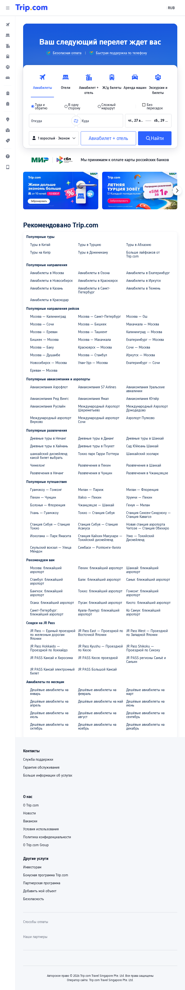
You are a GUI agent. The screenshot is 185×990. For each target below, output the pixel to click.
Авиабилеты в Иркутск (143, 281)
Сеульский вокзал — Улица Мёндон (50, 549)
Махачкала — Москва (142, 324)
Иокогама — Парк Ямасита (50, 536)
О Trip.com (31, 805)
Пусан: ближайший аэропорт (100, 603)
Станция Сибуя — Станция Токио (50, 526)
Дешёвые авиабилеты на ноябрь (97, 726)
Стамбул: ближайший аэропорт (46, 581)
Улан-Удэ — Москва (93, 363)
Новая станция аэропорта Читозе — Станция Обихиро (147, 526)
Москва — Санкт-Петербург (99, 316)
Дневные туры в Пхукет (96, 446)
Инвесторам (32, 867)
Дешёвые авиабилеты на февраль (97, 692)
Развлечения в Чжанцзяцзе (147, 473)
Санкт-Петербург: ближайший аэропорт (46, 612)
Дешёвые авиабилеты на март (145, 692)
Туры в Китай (40, 245)
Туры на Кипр (40, 252)
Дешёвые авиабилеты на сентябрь (145, 715)
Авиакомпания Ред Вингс (49, 399)
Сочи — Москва (138, 347)
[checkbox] (156, 106)
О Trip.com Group (36, 845)
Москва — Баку (42, 347)
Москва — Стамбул (92, 355)
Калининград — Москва (144, 332)
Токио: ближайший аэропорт (100, 591)
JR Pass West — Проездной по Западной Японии (147, 633)
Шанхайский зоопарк (142, 454)
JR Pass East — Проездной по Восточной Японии (100, 633)
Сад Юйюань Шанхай (142, 446)
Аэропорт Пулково (140, 418)
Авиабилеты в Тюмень (143, 288)
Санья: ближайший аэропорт (148, 579)
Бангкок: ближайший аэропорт (46, 593)
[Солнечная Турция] (139, 190)
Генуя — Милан (138, 505)
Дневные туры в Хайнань (49, 446)
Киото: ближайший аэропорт (148, 603)
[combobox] (38, 120)
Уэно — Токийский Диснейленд (140, 538)
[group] (63, 53)
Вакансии (30, 821)
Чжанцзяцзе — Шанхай (96, 505)
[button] (8, 8)
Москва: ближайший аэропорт (46, 570)
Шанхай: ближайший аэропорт (142, 570)
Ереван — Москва (43, 370)
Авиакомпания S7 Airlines (97, 387)
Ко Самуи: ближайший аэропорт (143, 612)
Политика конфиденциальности (47, 837)
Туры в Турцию (89, 245)
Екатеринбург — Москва (145, 340)
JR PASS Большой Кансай (97, 669)
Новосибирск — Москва (48, 363)
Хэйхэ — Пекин (89, 497)
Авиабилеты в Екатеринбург (148, 273)
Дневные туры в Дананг (96, 438)
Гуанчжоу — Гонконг (46, 490)
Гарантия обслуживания (41, 767)
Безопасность (33, 899)
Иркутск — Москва (140, 355)
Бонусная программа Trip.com (45, 875)
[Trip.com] (31, 8)
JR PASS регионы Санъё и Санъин (146, 660)
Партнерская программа (41, 883)
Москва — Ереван (43, 332)
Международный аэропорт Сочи (98, 420)
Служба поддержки (38, 759)
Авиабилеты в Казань (46, 288)
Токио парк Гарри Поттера (98, 454)
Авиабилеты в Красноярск (98, 281)
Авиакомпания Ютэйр (142, 399)
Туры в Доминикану (93, 252)
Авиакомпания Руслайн (47, 406)
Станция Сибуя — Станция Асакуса (98, 526)
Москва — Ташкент (92, 332)
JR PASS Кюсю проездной (98, 658)
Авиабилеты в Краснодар (49, 300)
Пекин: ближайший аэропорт (100, 568)
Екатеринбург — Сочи (143, 363)
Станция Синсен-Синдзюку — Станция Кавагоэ (148, 515)
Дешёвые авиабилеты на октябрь (49, 726)
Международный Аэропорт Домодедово (147, 408)
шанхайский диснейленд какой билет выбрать (48, 456)
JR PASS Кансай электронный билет (52, 671)
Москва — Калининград (48, 316)
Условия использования (41, 829)
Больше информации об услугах (47, 775)
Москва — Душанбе (45, 355)
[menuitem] (8, 24)
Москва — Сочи (42, 324)
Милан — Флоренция (142, 490)
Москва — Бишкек (92, 324)
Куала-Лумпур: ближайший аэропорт (98, 612)
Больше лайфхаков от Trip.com (143, 254)
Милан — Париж (91, 490)
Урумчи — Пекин (139, 497)
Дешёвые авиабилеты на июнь (145, 703)
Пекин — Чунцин (43, 497)
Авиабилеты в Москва (47, 273)
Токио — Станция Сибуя (96, 513)
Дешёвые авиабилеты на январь (49, 692)
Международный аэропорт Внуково (50, 420)
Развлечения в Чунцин (95, 473)
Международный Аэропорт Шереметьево (99, 408)
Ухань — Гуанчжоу (44, 513)
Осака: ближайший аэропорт (52, 603)
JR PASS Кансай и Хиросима (51, 658)
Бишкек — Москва (44, 340)
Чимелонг (37, 465)
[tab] (42, 83)
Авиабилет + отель (108, 138)
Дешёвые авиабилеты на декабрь (145, 726)
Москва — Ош (136, 316)
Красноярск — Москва (95, 347)
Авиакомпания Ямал (93, 399)
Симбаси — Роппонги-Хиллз (99, 547)
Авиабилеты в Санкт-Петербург (94, 290)
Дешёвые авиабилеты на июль (49, 715)
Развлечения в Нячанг (47, 473)
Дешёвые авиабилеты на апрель (49, 703)
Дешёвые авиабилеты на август (97, 715)
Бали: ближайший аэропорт (99, 579)
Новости (29, 813)
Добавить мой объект (39, 891)
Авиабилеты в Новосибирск (51, 281)
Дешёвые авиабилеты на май (100, 701)
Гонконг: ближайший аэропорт (142, 593)
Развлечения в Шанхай (143, 465)
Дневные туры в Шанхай (145, 438)
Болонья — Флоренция (47, 505)
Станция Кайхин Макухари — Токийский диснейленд (100, 538)
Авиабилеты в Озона (94, 273)
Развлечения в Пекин (94, 465)
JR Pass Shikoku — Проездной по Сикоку (143, 648)
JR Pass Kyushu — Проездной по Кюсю (100, 648)
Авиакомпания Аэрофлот (49, 387)
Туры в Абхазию (138, 245)
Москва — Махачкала (94, 340)
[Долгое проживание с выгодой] (60, 190)
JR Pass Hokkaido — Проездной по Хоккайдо (49, 648)
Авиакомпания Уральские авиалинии (145, 389)
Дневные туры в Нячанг (48, 438)
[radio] (44, 106)
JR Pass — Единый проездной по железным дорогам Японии (52, 634)
